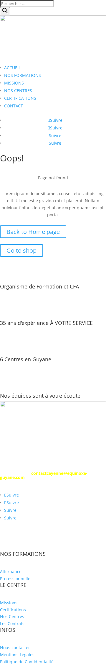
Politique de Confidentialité (27, 661)
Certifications (13, 609)
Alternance (10, 571)
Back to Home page (33, 232)
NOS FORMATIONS (22, 75)
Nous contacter (15, 647)
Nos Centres (12, 616)
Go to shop (21, 250)
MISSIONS (14, 83)
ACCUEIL (12, 67)
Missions (8, 602)
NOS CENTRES (18, 90)
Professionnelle (15, 578)
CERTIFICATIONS (20, 98)
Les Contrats (12, 623)
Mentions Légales (17, 654)
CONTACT (13, 106)
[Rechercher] (5, 11)
